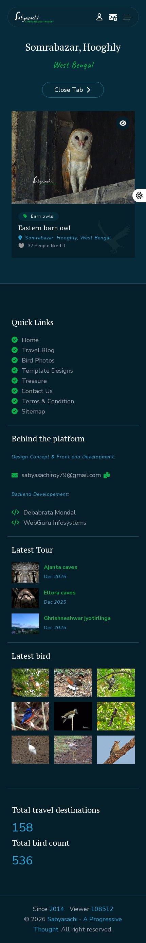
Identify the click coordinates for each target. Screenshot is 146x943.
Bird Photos (38, 360)
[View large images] (123, 123)
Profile (99, 17)
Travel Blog (38, 350)
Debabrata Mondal (49, 512)
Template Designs (47, 371)
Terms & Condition (48, 401)
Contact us (113, 17)
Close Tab (68, 90)
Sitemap (33, 411)
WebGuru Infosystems (54, 523)
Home (30, 340)
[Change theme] (139, 195)
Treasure (34, 381)
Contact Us (37, 391)
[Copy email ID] (107, 475)
